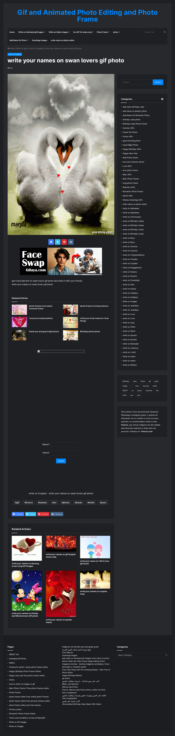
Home (12, 32)
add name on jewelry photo (135, 111)
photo (115, 32)
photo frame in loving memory (94, 306)
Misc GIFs (127, 174)
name (155, 386)
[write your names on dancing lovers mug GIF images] (27, 548)
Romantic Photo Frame (133, 191)
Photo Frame (102, 32)
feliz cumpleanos (69, 693)
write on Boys (129, 238)
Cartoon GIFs (128, 128)
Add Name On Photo (18, 40)
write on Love (129, 314)
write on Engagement (132, 268)
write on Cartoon (130, 246)
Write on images (130, 301)
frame (143, 381)
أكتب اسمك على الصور (71, 701)
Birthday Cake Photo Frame (135, 124)
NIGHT (125, 390)
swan (79, 502)
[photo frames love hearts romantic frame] (19, 310)
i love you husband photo (41, 318)
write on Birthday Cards (133, 229)
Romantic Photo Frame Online (22, 714)
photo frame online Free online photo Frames (29, 697)
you (131, 395)
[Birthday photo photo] (70, 335)
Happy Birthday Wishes (72, 675)
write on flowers (130, 272)
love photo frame (130, 170)
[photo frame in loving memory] (70, 310)
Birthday (126, 381)
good (156, 381)
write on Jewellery (131, 306)
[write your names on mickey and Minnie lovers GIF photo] (27, 591)
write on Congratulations (133, 255)
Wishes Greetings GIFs (133, 200)
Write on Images (16, 726)
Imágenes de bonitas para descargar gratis (80, 647)
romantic (149, 390)
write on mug (128, 323)
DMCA (12, 663)
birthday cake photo (131, 119)
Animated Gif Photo (17, 659)
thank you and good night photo (44, 331)
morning (146, 386)
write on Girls (128, 284)
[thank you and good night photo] (19, 335)
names (43, 502)
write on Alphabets (131, 208)
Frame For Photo (130, 132)
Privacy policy (15, 709)
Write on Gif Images (18, 722)
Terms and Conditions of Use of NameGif (27, 718)
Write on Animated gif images (30, 32)
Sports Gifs (127, 196)
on (55, 502)
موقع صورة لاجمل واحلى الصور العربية (76, 650)
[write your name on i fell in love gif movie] (95, 547)
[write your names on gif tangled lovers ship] (61, 544)
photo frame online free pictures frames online (29, 701)
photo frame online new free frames (25, 705)
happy (125, 386)
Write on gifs (21, 48)
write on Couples (36, 48)
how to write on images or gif (22, 684)
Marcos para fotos (70, 687)
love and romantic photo (133, 162)
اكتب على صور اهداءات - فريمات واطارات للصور (80, 681)
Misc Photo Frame (131, 179)
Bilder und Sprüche (70, 684)
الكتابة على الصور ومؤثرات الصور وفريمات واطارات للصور (84, 695)
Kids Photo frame (130, 158)
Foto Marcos (67, 652)
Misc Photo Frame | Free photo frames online (29, 688)
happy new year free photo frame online (27, 675)
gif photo (66, 678)
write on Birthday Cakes (133, 221)
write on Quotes (130, 335)
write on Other (129, 327)
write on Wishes (130, 365)
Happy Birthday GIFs (132, 149)
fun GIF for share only (82, 32)
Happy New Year (130, 153)
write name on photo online (62, 40)
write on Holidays (130, 293)
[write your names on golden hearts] (61, 594)
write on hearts (129, 289)
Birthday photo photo (90, 331)
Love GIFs (127, 166)
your (103, 502)
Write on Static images (58, 32)
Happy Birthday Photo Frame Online (25, 671)
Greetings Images (39, 40)
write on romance (130, 348)
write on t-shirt (129, 352)
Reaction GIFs (129, 187)
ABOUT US (14, 654)
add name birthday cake (133, 107)
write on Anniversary (132, 217)
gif (17, 502)
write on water (129, 356)
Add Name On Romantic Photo (136, 115)
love (137, 386)
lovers (29, 502)
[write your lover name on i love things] (70, 322)
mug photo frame (130, 183)
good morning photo (131, 141)
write (91, 502)
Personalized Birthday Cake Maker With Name (81, 704)
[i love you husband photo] (19, 322)
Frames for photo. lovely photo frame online (28, 667)
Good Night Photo (130, 145)
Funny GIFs (128, 136)
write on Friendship (131, 280)
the (157, 390)
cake (135, 381)
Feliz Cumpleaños (69, 698)
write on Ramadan (131, 344)
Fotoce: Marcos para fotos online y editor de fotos (83, 690)
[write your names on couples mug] (95, 580)
